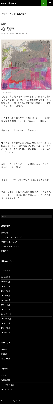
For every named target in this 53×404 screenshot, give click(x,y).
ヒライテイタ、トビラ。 (11, 246)
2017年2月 (5, 305)
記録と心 (4, 251)
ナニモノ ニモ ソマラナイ (11, 237)
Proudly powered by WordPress (12, 401)
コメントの (7, 384)
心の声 (7, 28)
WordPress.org (7, 389)
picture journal (8, 3)
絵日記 (3, 24)
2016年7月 (5, 332)
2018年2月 (5, 282)
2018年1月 (5, 286)
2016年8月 (5, 328)
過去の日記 (5, 358)
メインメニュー (50, 3)
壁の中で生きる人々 (9, 242)
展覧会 (4, 349)
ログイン (4, 375)
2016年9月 (5, 323)
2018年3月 (5, 277)
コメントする (23, 33)
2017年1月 (5, 309)
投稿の (5, 380)
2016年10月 (6, 319)
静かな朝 (4, 232)
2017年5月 (5, 295)
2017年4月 (5, 300)
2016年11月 (6, 314)
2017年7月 (5, 291)
